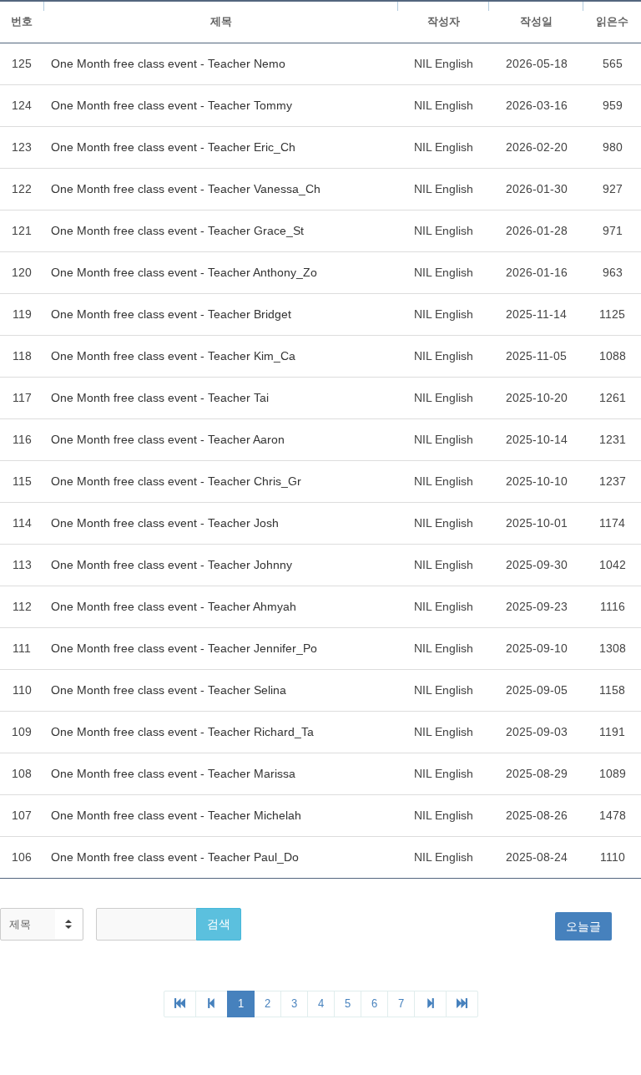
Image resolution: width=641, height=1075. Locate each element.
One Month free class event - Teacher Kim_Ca (173, 356)
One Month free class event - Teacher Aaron (168, 439)
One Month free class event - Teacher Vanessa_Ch (185, 188)
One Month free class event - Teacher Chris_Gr (176, 481)
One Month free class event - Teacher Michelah (176, 815)
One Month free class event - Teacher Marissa (173, 773)
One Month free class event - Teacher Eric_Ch (173, 147)
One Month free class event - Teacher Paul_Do (175, 857)
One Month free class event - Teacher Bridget (171, 314)
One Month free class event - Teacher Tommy (171, 105)
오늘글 (583, 926)
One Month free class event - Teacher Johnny (171, 564)
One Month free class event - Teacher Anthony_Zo (184, 272)
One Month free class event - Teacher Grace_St (177, 230)
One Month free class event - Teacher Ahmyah (173, 606)
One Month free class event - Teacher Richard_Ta (182, 731)
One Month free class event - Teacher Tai (160, 397)
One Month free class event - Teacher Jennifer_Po (184, 648)
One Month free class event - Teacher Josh (165, 523)
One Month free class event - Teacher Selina (168, 690)
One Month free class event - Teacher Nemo (168, 63)
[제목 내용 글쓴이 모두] (41, 924)
